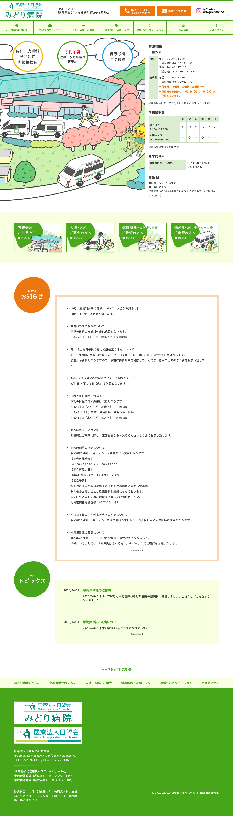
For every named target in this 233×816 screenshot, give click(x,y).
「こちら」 (200, 596)
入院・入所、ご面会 (83, 30)
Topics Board (137, 550)
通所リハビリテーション (150, 30)
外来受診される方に (50, 30)
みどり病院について (17, 30)
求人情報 (183, 30)
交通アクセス (216, 30)
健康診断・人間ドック (117, 30)
